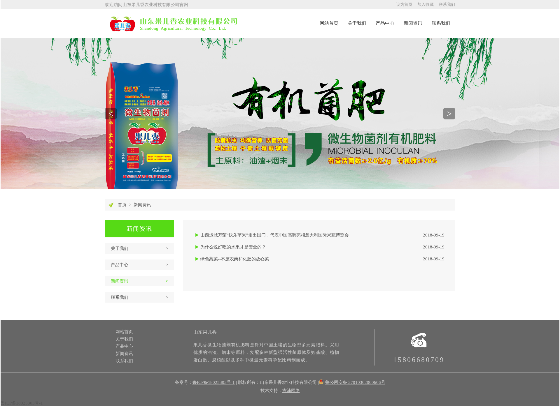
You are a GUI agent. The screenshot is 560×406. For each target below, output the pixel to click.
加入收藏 (425, 4)
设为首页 (404, 4)
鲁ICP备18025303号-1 (213, 382)
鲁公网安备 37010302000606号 (355, 382)
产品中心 (385, 23)
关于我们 (357, 23)
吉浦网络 (291, 390)
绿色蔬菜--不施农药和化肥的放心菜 (322, 259)
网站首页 (329, 23)
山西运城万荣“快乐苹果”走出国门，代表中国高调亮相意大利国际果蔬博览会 (322, 235)
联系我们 (447, 4)
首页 (122, 204)
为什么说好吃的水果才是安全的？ (322, 247)
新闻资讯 (413, 23)
